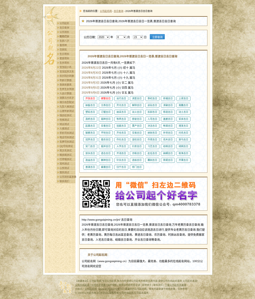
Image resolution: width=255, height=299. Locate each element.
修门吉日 (137, 167)
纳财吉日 (152, 132)
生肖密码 (64, 62)
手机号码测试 (67, 133)
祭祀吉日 (152, 98)
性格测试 (64, 119)
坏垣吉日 (106, 132)
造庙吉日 (90, 160)
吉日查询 (64, 27)
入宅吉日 (152, 119)
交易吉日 (137, 132)
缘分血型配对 (67, 102)
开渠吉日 (183, 160)
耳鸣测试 (64, 163)
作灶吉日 (121, 139)
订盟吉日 (106, 112)
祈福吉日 (168, 98)
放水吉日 (90, 153)
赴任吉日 (152, 153)
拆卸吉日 (152, 112)
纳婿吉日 (168, 153)
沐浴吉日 (152, 125)
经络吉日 (168, 146)
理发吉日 (183, 125)
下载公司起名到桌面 (175, 285)
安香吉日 (106, 125)
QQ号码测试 (66, 146)
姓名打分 (64, 36)
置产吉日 (137, 125)
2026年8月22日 (91, 67)
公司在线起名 (82, 285)
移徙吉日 (137, 119)
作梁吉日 (152, 139)
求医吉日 (137, 98)
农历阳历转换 (67, 76)
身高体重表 (66, 84)
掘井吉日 (106, 146)
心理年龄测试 (67, 111)
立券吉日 (106, 105)
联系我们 (64, 181)
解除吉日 (137, 105)
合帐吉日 (137, 153)
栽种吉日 (106, 119)
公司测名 (64, 32)
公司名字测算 (98, 285)
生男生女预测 (67, 89)
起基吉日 (90, 125)
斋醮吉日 (183, 105)
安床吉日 (183, 119)
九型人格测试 (67, 106)
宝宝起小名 (66, 67)
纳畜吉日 (90, 105)
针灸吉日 (121, 160)
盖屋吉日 (168, 119)
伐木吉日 (168, 139)
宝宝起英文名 (67, 71)
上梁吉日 (183, 98)
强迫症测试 (66, 115)
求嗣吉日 (168, 105)
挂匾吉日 (121, 125)
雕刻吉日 (152, 160)
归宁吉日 (121, 167)
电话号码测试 (67, 137)
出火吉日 (137, 112)
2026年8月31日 (91, 77)
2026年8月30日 (91, 72)
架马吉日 (183, 139)
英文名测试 (66, 150)
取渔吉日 (183, 153)
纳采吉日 (121, 112)
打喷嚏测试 (66, 159)
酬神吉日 (106, 160)
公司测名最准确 (68, 177)
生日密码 (64, 54)
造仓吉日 (106, 153)
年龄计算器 (66, 80)
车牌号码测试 (67, 141)
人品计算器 (66, 93)
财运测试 (64, 124)
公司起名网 (106, 11)
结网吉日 (183, 146)
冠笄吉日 (90, 139)
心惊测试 (64, 168)
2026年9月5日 (91, 87)
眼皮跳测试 (66, 155)
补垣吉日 (168, 132)
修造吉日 (168, 112)
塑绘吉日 (90, 112)
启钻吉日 (152, 105)
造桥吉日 (90, 119)
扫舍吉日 (137, 146)
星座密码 (64, 58)
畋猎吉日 (168, 125)
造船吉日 (137, 160)
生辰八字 (64, 40)
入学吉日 (121, 146)
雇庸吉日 (106, 167)
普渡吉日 (90, 167)
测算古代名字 (67, 98)
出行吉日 (121, 98)
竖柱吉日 (137, 139)
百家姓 (63, 49)
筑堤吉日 (168, 160)
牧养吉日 (121, 119)
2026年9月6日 (91, 92)
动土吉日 (183, 112)
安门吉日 (90, 146)
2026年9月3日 (91, 82)
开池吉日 (121, 153)
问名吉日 (183, 132)
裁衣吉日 (106, 139)
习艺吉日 (152, 146)
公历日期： (91, 37)
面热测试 (64, 172)
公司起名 (64, 23)
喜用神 (63, 45)
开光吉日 (121, 105)
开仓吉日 (121, 132)
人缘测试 (64, 128)
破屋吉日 (90, 132)
